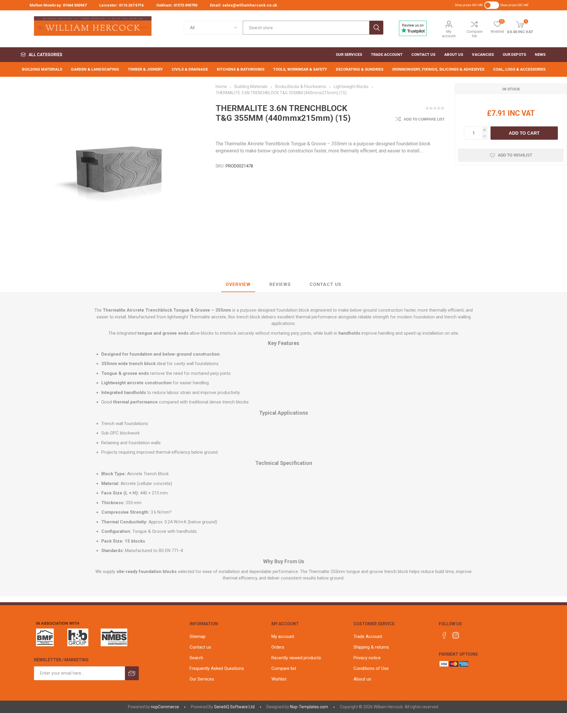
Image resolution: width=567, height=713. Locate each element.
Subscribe (132, 673)
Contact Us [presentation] (325, 284)
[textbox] (306, 28)
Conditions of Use (371, 668)
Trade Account (367, 636)
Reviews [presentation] (280, 284)
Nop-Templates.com (309, 706)
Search (376, 28)
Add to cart (524, 133)
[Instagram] (455, 635)
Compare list (474, 33)
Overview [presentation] (238, 284)
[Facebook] (444, 635)
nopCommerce (165, 706)
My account (449, 33)
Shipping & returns (371, 647)
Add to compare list (424, 119)
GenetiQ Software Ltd (234, 706)
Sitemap (198, 636)
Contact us (200, 647)
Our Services (202, 679)
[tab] (238, 284)
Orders (277, 647)
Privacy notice (367, 657)
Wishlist (278, 679)
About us (362, 679)
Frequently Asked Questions (217, 668)
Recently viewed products (296, 657)
